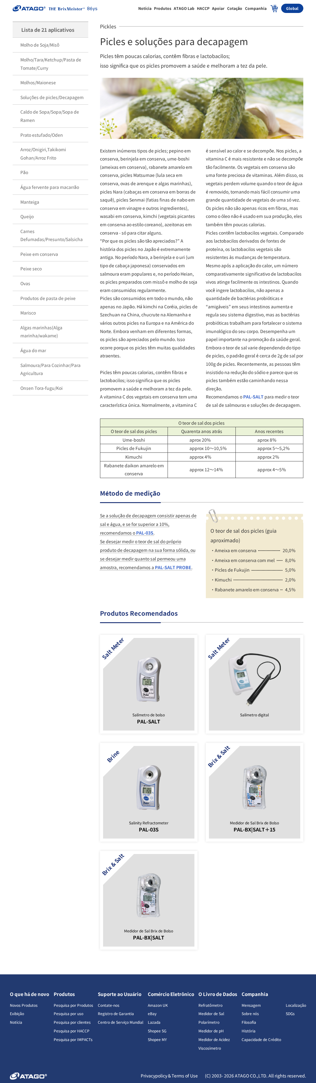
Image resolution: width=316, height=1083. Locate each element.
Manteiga (29, 202)
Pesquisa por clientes (72, 1022)
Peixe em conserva (39, 254)
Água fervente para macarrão (49, 187)
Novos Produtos (24, 1005)
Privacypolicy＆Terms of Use (170, 1076)
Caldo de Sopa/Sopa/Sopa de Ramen (49, 116)
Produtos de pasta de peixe (48, 298)
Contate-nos (108, 1005)
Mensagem (251, 1005)
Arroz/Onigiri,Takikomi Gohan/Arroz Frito (43, 153)
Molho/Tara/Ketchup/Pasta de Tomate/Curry (50, 63)
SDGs (290, 1013)
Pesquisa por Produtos (73, 1005)
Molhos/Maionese (38, 82)
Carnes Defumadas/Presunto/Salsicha (51, 235)
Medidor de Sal (211, 1013)
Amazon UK (158, 1005)
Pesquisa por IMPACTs (73, 1039)
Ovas (25, 283)
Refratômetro (210, 1005)
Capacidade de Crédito (261, 1039)
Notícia (16, 1022)
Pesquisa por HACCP (71, 1030)
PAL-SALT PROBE (173, 567)
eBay (152, 1013)
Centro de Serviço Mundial (120, 1022)
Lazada (154, 1022)
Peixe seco (31, 268)
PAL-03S (144, 533)
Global (292, 8)
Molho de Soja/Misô (39, 45)
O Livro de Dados (217, 994)
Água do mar (33, 350)
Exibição (17, 1013)
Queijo (27, 216)
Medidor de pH (211, 1030)
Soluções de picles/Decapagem (52, 97)
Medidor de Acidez (214, 1039)
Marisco (28, 313)
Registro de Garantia (116, 1013)
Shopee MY (157, 1039)
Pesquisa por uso (68, 1013)
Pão (24, 172)
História (249, 1030)
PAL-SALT (253, 397)
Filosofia (249, 1022)
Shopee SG (157, 1030)
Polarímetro (208, 1022)
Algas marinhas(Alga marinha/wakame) (41, 331)
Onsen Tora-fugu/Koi (41, 388)
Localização (296, 1005)
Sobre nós (250, 1013)
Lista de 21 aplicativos (47, 29)
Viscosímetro (209, 1048)
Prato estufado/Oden (41, 135)
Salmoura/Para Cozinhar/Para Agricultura (50, 369)
